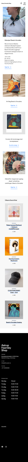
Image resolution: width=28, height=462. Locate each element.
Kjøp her (7, 67)
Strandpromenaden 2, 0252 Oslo (10, 356)
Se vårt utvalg (13, 145)
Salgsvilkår (3, 426)
